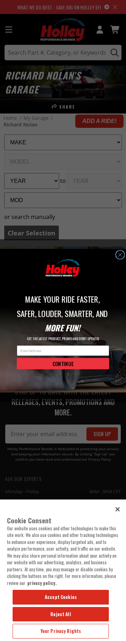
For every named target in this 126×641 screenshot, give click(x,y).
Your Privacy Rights (61, 630)
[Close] (117, 509)
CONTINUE (63, 363)
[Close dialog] (120, 254)
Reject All (60, 614)
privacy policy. (42, 582)
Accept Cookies (61, 596)
